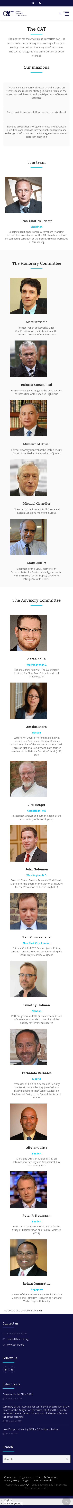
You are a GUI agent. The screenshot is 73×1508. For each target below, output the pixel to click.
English (26, 1480)
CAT (28, 1484)
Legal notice (26, 1477)
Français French (43, 1480)
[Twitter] (33, 3)
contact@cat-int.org (18, 1339)
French (38, 1310)
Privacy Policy (11, 1480)
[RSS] (39, 3)
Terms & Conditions (47, 1477)
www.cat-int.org (15, 1344)
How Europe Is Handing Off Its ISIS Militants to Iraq (31, 1429)
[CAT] (15, 14)
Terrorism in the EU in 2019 (18, 1394)
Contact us (10, 1477)
